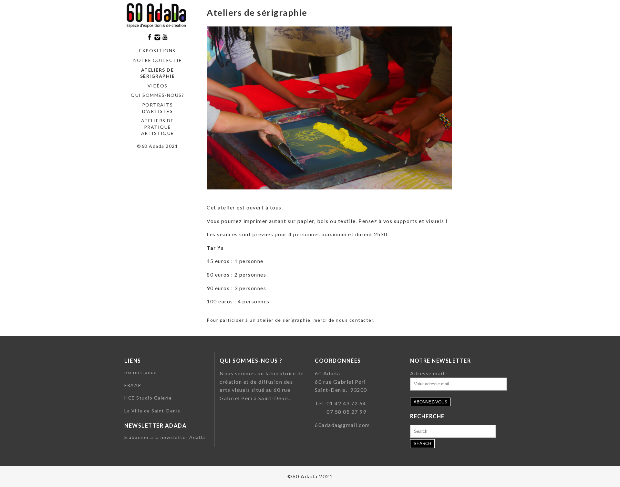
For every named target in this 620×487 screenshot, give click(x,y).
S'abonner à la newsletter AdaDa (164, 437)
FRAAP (132, 385)
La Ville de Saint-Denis (152, 410)
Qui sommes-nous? (157, 95)
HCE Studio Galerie (148, 398)
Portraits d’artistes (157, 108)
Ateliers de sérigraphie (157, 73)
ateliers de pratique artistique (157, 127)
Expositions (157, 50)
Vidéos (158, 85)
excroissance (140, 372)
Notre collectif (157, 60)
